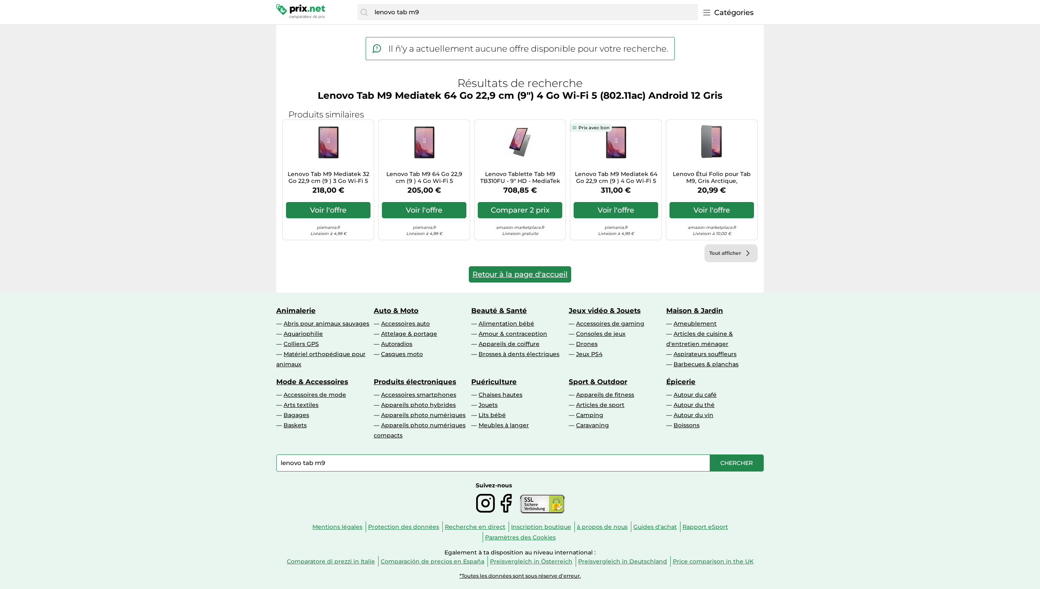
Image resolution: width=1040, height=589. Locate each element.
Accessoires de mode (315, 394)
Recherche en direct (475, 526)
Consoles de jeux (601, 333)
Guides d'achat (655, 526)
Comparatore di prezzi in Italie (331, 561)
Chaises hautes (500, 394)
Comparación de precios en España (432, 561)
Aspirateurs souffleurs (705, 354)
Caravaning (592, 425)
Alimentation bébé (506, 323)
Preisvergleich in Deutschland (622, 561)
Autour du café (695, 394)
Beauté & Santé (499, 310)
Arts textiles (301, 405)
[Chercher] (364, 12)
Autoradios (396, 344)
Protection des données (403, 526)
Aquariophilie (303, 333)
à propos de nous (602, 526)
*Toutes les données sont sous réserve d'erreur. (520, 576)
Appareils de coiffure (509, 344)
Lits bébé (492, 415)
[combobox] (534, 12)
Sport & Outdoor (598, 382)
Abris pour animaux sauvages (326, 323)
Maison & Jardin (694, 310)
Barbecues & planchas (706, 364)
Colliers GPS (301, 344)
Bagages (296, 415)
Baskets (295, 425)
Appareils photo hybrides (418, 405)
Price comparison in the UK (713, 561)
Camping (589, 415)
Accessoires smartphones (418, 394)
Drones (587, 344)
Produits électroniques (415, 382)
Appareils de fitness (605, 394)
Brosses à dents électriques (519, 354)
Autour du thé (694, 405)
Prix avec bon (593, 127)
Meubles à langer (504, 425)
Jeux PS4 (589, 354)
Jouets (488, 405)
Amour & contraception (513, 333)
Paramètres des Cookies (520, 537)
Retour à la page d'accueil (520, 274)
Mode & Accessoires (312, 382)
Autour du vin (693, 415)
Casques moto (402, 354)
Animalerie (296, 310)
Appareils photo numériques (423, 415)
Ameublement (695, 323)
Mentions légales (337, 526)
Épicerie (681, 382)
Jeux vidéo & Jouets (605, 310)
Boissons (687, 425)
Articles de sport (600, 405)
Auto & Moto (396, 310)
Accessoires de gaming (610, 323)
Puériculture (494, 382)
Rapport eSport (705, 526)
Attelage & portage (409, 333)
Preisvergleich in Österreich (531, 561)
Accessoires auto (405, 323)
